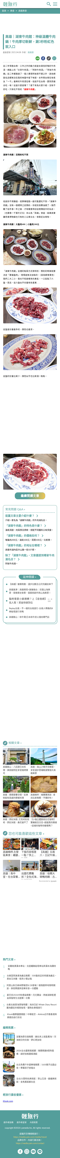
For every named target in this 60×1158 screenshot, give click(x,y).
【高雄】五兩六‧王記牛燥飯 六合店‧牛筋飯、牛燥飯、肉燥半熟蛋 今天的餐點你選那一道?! (48, 854)
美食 (12, 11)
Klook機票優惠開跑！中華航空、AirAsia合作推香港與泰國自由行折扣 (32, 1016)
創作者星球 (22, 1122)
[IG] (26, 1151)
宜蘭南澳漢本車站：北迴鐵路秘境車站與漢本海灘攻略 (32, 967)
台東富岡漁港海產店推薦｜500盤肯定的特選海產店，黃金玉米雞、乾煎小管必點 (32, 977)
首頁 (4, 11)
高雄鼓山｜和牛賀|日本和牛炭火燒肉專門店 (29, 617)
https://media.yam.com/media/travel (30, 1137)
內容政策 (34, 1122)
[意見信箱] (33, 1151)
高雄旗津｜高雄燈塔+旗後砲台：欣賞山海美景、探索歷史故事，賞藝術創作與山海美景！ (30, 591)
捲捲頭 (31, 52)
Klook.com (8, 1101)
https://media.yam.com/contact (30, 1143)
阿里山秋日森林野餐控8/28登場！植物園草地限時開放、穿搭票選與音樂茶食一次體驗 (31, 987)
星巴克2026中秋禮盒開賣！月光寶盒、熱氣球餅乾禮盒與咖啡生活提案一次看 (31, 996)
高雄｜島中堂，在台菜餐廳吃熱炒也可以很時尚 (10, 875)
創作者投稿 (8, 1122)
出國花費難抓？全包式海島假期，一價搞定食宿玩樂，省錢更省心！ (28, 875)
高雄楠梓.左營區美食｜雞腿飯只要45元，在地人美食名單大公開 (11, 854)
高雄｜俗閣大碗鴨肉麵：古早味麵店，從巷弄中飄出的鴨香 (47, 875)
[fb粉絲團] (20, 1151)
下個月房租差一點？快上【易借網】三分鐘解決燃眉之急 (28, 854)
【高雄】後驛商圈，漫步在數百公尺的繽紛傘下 (31, 584)
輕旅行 (10, 4)
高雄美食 (22, 11)
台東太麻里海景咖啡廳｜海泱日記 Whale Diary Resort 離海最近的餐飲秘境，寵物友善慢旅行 (32, 1006)
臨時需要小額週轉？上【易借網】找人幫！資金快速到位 (28, 601)
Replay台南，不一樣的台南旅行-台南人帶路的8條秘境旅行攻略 (31, 610)
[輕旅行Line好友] (39, 1151)
